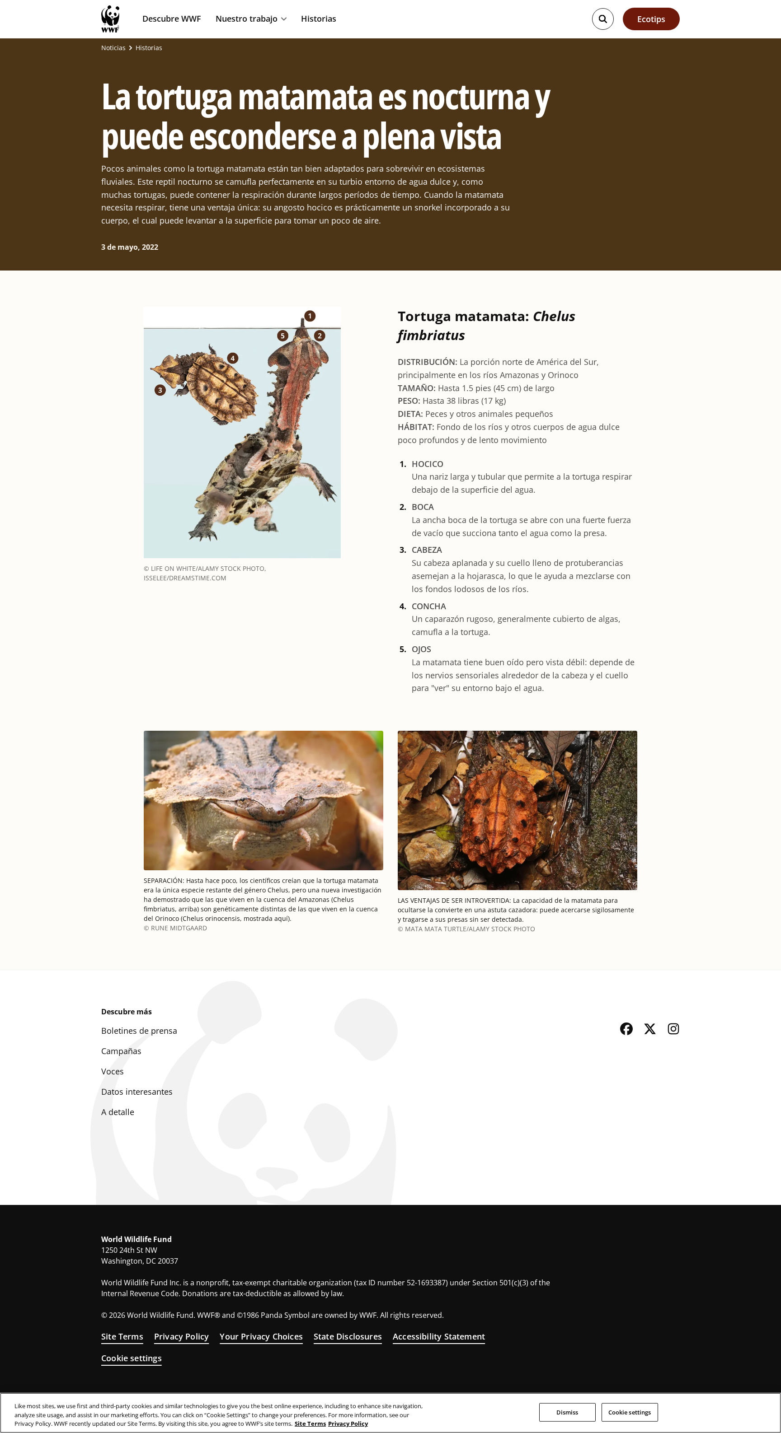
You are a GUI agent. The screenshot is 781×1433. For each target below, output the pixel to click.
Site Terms (122, 1336)
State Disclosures (348, 1336)
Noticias (113, 48)
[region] (390, 1413)
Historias (318, 18)
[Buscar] (603, 19)
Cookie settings (131, 1358)
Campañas (121, 1051)
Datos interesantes (137, 1091)
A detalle (117, 1111)
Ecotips (651, 19)
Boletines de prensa (139, 1030)
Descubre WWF (171, 18)
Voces (112, 1071)
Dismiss (567, 1412)
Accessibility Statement (439, 1336)
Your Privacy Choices (261, 1336)
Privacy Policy (181, 1336)
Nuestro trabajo (247, 18)
